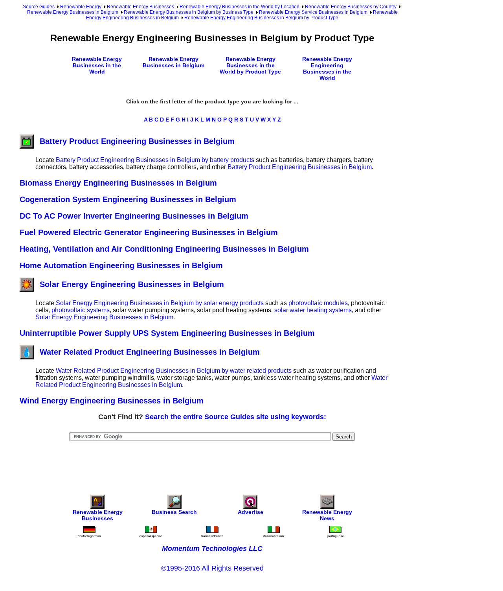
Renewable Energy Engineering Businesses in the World (327, 68)
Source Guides (39, 6)
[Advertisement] (212, 462)
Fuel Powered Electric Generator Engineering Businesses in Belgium (149, 232)
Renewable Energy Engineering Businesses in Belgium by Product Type (261, 17)
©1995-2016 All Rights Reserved (212, 568)
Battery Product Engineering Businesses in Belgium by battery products (155, 159)
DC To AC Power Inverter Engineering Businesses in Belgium (134, 216)
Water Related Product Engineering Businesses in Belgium (150, 352)
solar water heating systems (313, 310)
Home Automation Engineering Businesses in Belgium (121, 265)
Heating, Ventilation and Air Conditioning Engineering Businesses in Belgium (164, 249)
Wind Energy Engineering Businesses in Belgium (112, 400)
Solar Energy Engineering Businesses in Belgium (132, 284)
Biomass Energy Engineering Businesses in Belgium (118, 183)
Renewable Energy (80, 6)
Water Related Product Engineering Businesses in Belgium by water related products (174, 370)
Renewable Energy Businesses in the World (97, 65)
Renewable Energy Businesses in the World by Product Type (250, 65)
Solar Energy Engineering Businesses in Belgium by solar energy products (160, 303)
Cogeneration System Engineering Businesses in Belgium (128, 199)
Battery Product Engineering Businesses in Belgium (137, 141)
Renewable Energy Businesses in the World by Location (239, 6)
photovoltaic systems (80, 310)
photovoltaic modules (318, 303)
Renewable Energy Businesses (140, 6)
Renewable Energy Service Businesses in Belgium (313, 12)
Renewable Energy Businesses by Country (351, 6)
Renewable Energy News (327, 515)
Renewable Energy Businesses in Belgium (72, 12)
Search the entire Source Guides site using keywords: (235, 417)
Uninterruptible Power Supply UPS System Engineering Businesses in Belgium (167, 333)
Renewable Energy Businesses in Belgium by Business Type (188, 12)
